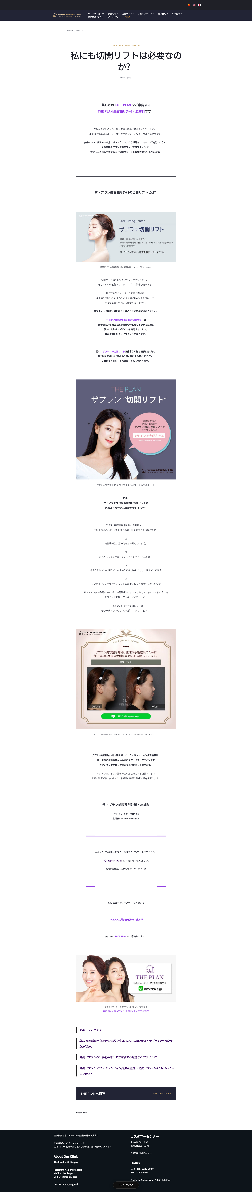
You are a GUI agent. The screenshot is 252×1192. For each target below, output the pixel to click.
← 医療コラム (82, 1112)
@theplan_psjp (69, 1176)
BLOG (127, 17)
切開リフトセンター (91, 1030)
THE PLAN (69, 30)
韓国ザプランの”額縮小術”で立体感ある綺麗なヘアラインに (117, 1057)
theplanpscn (76, 1169)
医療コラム (80, 30)
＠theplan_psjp (112, 860)
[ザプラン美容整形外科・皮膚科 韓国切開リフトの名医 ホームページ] (67, 15)
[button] (103, 13)
